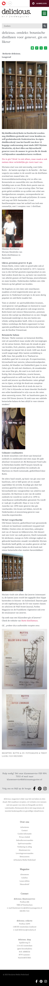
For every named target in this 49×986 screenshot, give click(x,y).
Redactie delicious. (12, 53)
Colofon (24, 877)
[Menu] (44, 13)
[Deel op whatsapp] (45, 48)
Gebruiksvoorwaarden (24, 840)
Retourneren (24, 856)
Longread (6, 57)
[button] (39, 3)
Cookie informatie (25, 833)
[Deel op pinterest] (32, 48)
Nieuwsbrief (24, 884)
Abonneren (24, 874)
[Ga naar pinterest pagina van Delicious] (39, 788)
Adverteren (24, 827)
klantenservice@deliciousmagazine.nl (24, 779)
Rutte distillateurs (29, 620)
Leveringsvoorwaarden (24, 853)
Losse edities (25, 881)
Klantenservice (24, 850)
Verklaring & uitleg (24, 847)
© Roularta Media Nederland (25, 860)
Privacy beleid (24, 837)
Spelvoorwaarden (24, 843)
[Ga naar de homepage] (16, 11)
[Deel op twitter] (41, 48)
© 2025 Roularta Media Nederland (16, 974)
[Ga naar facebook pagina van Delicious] (33, 788)
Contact (24, 830)
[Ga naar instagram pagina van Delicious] (44, 788)
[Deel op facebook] (36, 48)
